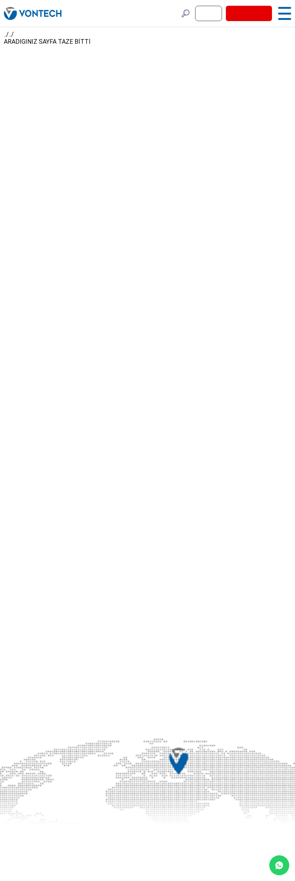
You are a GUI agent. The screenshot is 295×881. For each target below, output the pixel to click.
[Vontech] (32, 13)
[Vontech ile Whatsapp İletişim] (279, 865)
